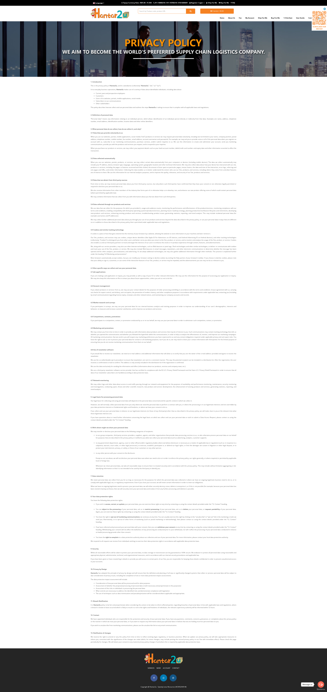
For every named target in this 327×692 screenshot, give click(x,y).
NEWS (158, 668)
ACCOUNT (166, 668)
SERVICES (151, 668)
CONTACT (175, 668)
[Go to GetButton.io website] (321, 689)
